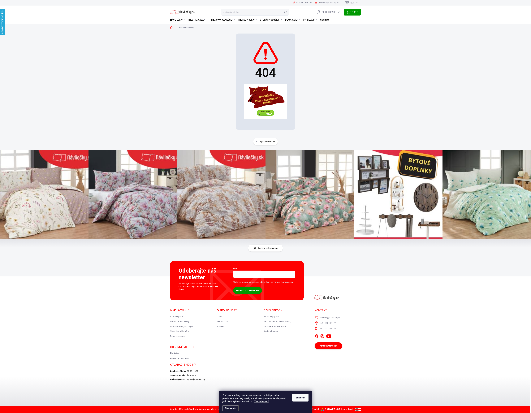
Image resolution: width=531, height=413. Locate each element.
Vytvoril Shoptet (312, 409)
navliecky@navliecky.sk (330, 317)
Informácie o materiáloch (275, 326)
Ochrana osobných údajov (181, 326)
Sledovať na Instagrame (268, 248)
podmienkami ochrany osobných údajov (275, 282)
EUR (352, 2)
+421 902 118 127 (328, 323)
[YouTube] (329, 336)
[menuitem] (177, 20)
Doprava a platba (177, 336)
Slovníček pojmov (271, 316)
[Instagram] (322, 336)
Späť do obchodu (267, 141)
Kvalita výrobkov (271, 331)
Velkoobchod (222, 321)
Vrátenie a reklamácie (179, 331)
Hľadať (285, 12)
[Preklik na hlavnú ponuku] (265, 101)
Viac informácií (261, 401)
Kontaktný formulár (328, 346)
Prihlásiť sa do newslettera (247, 290)
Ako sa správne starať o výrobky (277, 321)
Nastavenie (230, 408)
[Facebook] (317, 336)
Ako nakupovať (176, 316)
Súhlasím (300, 397)
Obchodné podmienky (179, 321)
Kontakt (220, 326)
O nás (219, 316)
